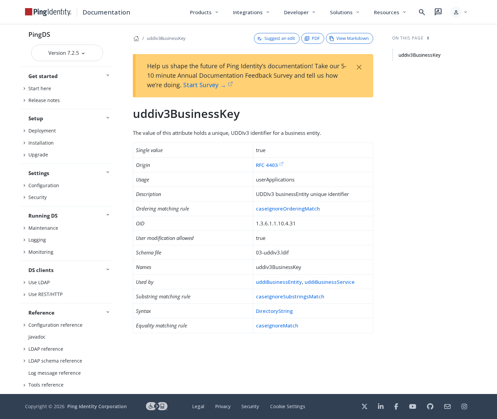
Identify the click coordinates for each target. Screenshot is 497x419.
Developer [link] (300, 12)
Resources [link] (390, 12)
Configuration (43, 185)
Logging (37, 240)
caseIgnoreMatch (277, 325)
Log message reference (54, 373)
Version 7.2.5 (64, 52)
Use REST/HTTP (45, 294)
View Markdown (352, 38)
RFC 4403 (267, 165)
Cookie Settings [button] (287, 406)
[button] (459, 12)
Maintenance (43, 228)
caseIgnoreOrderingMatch (288, 208)
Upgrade (38, 154)
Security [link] (250, 406)
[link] (48, 12)
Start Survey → (204, 85)
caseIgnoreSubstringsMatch (290, 296)
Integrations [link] (251, 12)
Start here (39, 88)
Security (37, 197)
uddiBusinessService (330, 281)
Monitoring (40, 252)
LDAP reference (45, 349)
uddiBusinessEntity (279, 281)
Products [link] (204, 12)
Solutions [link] (345, 12)
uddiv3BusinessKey (166, 38)
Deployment (42, 130)
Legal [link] (198, 406)
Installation (41, 143)
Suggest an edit (279, 38)
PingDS (39, 34)
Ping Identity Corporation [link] (97, 406)
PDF (316, 38)
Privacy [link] (223, 406)
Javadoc (37, 337)
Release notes (44, 100)
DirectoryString (274, 310)
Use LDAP (39, 282)
